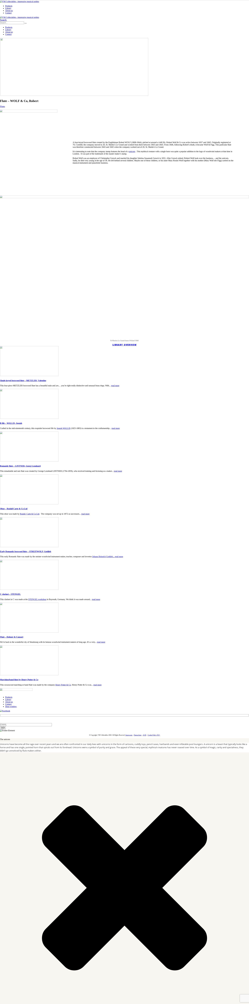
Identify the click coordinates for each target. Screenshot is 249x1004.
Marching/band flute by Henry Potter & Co (19, 680)
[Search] (26, 23)
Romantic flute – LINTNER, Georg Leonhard (20, 466)
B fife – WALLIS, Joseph (11, 423)
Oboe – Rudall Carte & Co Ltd (13, 509)
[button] (3, 20)
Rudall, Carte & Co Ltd (29, 514)
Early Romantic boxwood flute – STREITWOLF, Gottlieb (25, 551)
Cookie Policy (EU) (154, 735)
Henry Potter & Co (63, 685)
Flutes (2, 106)
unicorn (132, 151)
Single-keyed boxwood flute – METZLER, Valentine (23, 380)
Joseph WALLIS (63, 428)
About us (9, 10)
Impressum (128, 735)
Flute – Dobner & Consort (11, 637)
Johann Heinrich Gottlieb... (103, 556)
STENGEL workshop (37, 599)
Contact (8, 13)
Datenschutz (137, 735)
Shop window (11, 706)
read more (115, 385)
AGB (144, 735)
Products (8, 6)
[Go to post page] (29, 375)
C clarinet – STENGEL (10, 594)
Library (8, 8)
